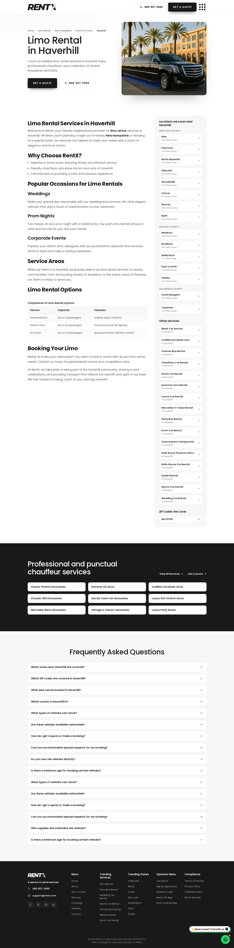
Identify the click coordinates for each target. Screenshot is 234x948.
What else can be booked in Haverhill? (56, 690)
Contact (76, 914)
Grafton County (84, 30)
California (133, 881)
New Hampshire (63, 30)
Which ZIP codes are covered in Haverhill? (58, 678)
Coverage (77, 903)
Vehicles (76, 908)
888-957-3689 (153, 7)
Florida (131, 914)
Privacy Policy (192, 886)
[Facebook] (30, 905)
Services (76, 897)
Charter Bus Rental (110, 909)
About (74, 886)
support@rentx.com (44, 895)
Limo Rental (44, 30)
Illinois (131, 886)
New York (133, 897)
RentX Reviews (193, 897)
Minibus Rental (108, 914)
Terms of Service (194, 881)
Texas (131, 891)
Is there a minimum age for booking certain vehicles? (66, 770)
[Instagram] (46, 905)
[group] (87, 319)
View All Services (170, 573)
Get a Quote (182, 7)
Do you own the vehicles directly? (53, 759)
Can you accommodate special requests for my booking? (69, 747)
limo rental (118, 131)
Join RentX (162, 881)
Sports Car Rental (109, 903)
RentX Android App (166, 903)
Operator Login (164, 891)
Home (31, 30)
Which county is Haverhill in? (49, 701)
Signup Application (166, 886)
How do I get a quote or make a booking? (58, 736)
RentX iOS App (164, 897)
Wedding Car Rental (107, 896)
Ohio (130, 908)
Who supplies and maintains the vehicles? (58, 828)
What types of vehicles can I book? (54, 713)
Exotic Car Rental (109, 920)
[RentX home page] (42, 7)
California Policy (193, 891)
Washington (135, 903)
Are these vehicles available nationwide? (58, 724)
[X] (38, 905)
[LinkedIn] (54, 905)
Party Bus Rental (109, 889)
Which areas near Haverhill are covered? (58, 667)
